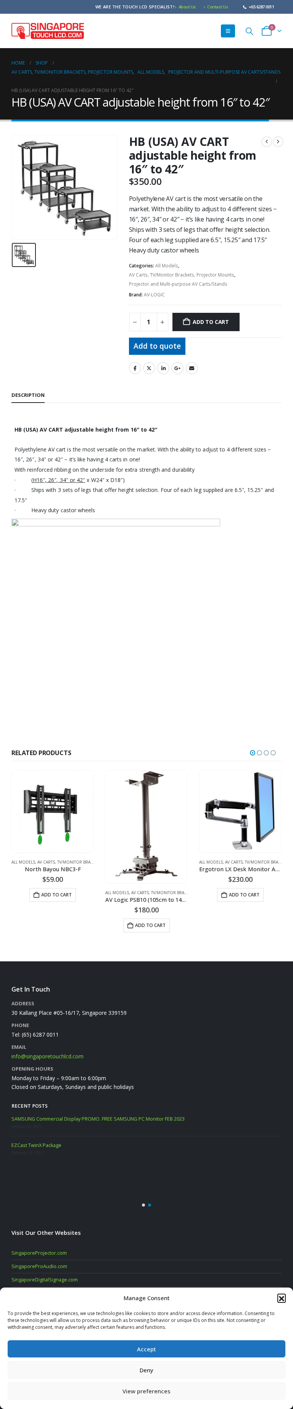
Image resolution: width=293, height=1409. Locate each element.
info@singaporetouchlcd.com (47, 1056)
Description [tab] (28, 394)
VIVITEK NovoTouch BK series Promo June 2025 (87, 1119)
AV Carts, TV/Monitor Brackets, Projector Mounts (181, 275)
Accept (146, 1349)
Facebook (135, 368)
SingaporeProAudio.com (39, 1266)
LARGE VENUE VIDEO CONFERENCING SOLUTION (65, 1150)
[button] (281, 1298)
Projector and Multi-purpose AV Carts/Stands (178, 284)
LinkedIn (163, 368)
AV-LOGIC (154, 294)
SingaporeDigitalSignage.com (44, 1279)
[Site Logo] (47, 31)
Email (192, 368)
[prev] (266, 141)
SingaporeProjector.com (39, 1253)
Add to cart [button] (56, 925)
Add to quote (157, 346)
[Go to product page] (52, 827)
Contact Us (217, 7)
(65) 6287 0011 (40, 1034)
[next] (278, 141)
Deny (146, 1370)
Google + (177, 368)
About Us (187, 7)
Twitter (149, 368)
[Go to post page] (21, 1125)
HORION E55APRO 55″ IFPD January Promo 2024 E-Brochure (100, 1176)
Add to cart (211, 321)
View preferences (146, 1391)
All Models (166, 265)
